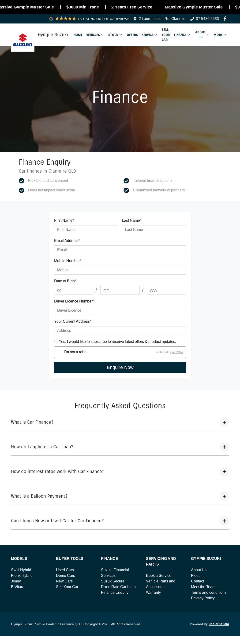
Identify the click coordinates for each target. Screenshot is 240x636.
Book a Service (158, 576)
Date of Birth (65, 281)
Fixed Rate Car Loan (118, 587)
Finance (180, 35)
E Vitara (17, 587)
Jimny (16, 581)
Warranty (153, 592)
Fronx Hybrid (22, 576)
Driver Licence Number (74, 301)
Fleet (195, 576)
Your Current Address (72, 321)
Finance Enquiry (114, 592)
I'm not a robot (75, 352)
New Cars (64, 581)
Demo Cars (65, 576)
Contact (197, 581)
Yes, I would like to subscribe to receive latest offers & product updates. (117, 342)
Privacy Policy (203, 598)
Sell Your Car (166, 34)
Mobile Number (67, 261)
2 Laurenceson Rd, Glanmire (163, 19)
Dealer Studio (219, 624)
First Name (64, 220)
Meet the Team (203, 587)
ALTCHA (177, 352)
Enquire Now (120, 367)
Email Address (67, 241)
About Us (200, 34)
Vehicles (93, 35)
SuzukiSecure (112, 581)
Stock (113, 35)
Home (78, 35)
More (218, 35)
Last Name (131, 220)
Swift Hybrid (21, 570)
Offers (132, 35)
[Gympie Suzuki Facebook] (226, 18)
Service (147, 35)
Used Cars (65, 570)
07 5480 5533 (207, 19)
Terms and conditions (208, 592)
